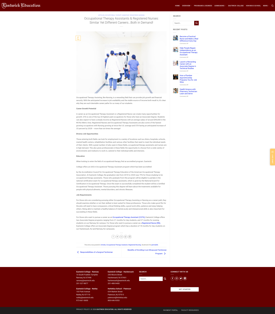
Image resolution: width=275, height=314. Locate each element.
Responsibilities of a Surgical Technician (96, 252)
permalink (154, 245)
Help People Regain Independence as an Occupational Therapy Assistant (188, 51)
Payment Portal (170, 310)
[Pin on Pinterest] (126, 237)
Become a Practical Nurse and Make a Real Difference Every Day (189, 38)
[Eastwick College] (23, 6)
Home (177, 6)
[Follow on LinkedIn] (185, 278)
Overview (186, 6)
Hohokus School (253, 6)
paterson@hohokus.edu (117, 297)
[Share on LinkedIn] (130, 237)
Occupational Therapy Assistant (117, 15)
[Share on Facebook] (113, 237)
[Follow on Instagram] (177, 278)
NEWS (265, 6)
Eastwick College (236, 6)
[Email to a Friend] (121, 237)
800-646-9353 (114, 300)
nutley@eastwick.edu (84, 297)
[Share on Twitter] (117, 237)
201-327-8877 (82, 283)
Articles (101, 15)
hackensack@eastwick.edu (119, 280)
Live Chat (272, 159)
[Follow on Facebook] (172, 278)
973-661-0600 (82, 300)
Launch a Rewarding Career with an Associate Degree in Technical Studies (188, 65)
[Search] (272, 5)
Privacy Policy (83, 309)
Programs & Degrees (203, 6)
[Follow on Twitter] (181, 278)
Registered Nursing (137, 15)
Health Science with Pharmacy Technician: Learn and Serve (188, 91)
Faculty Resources (190, 310)
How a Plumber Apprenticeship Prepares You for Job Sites (188, 78)
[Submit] (196, 23)
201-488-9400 (114, 283)
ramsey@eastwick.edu (85, 280)
